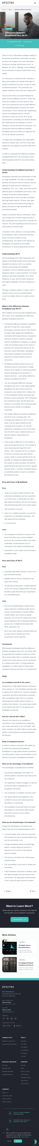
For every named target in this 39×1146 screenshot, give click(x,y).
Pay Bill (23, 1065)
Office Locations (6, 1102)
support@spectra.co (8, 1012)
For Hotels (24, 1053)
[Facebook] (3, 1018)
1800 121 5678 (6, 1010)
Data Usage (24, 1080)
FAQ (22, 1068)
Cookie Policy (25, 1137)
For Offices (24, 1047)
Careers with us (6, 1098)
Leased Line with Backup (9, 1044)
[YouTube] (15, 1018)
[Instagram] (7, 1018)
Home (4, 9)
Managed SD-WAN (7, 1071)
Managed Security (7, 1074)
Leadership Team (7, 1095)
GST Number (25, 1074)
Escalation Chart (25, 1077)
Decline (9, 1141)
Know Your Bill (25, 1071)
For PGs (23, 1056)
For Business (24, 1050)
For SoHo (23, 1044)
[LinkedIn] (11, 1018)
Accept (18, 1141)
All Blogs (8, 891)
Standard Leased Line (8, 1041)
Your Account (24, 1083)
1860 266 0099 (6, 1002)
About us (4, 1092)
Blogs (10, 9)
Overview (23, 1041)
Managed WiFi (6, 1068)
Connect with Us (18, 919)
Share (33, 891)
